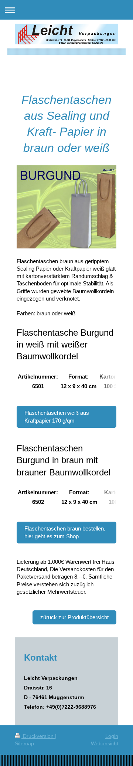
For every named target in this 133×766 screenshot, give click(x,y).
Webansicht (104, 743)
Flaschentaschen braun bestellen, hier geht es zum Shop (64, 532)
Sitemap (24, 743)
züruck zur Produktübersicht (74, 617)
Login (111, 736)
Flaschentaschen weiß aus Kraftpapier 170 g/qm (56, 416)
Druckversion (38, 736)
